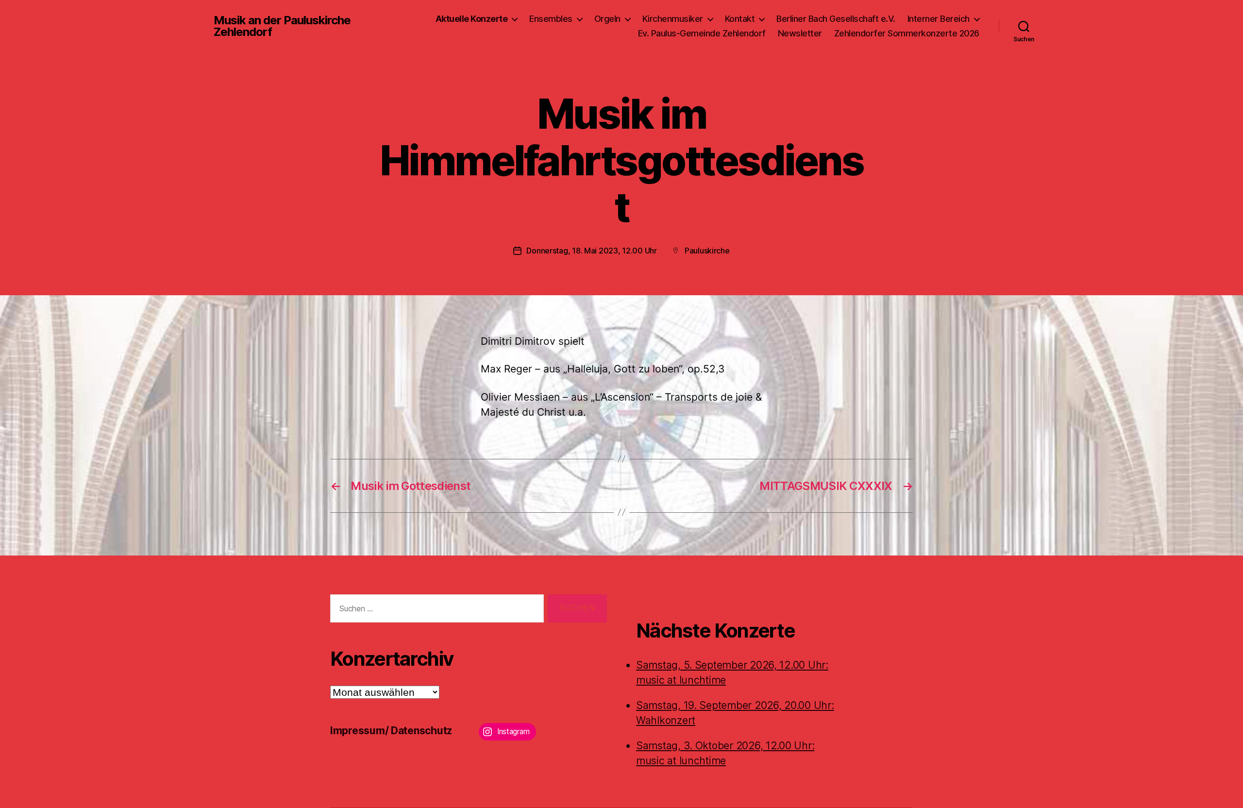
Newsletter (800, 33)
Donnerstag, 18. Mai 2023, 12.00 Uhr (591, 250)
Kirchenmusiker (672, 19)
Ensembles (550, 19)
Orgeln (607, 19)
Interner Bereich (938, 19)
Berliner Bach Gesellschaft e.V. (835, 19)
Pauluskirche (707, 250)
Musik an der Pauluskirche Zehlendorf (282, 26)
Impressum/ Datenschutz (391, 730)
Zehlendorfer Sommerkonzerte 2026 (906, 33)
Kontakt (740, 19)
